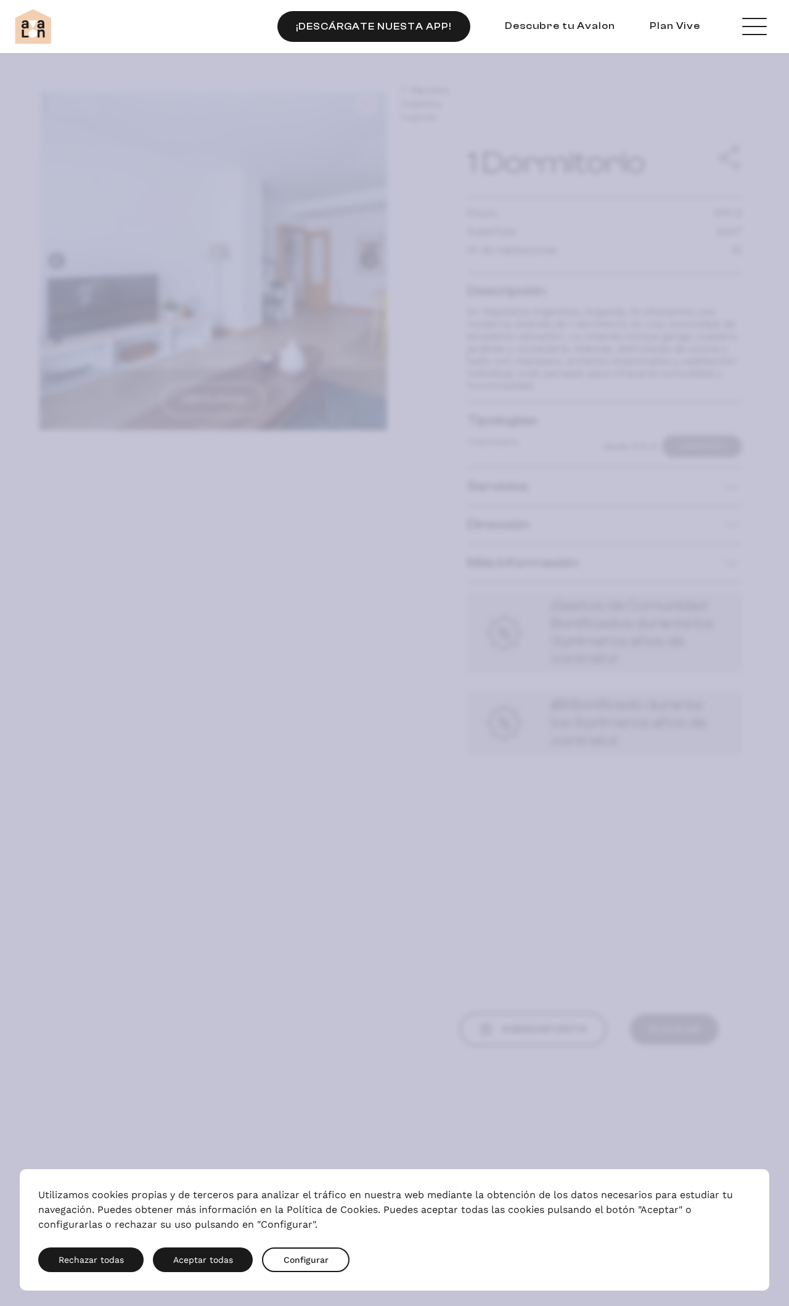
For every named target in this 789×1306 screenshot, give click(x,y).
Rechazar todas (91, 1260)
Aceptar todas (203, 1260)
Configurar (306, 1260)
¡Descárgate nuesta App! (374, 26)
